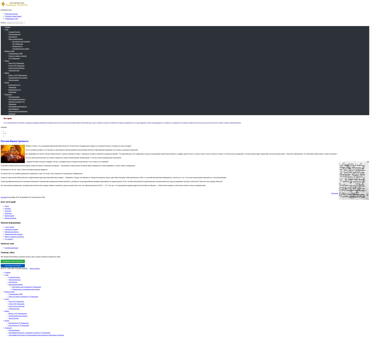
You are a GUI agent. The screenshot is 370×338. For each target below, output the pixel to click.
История (4, 197)
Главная (7, 27)
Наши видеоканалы (15, 39)
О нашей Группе (14, 32)
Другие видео (13, 80)
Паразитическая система (13, 234)
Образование (9, 216)
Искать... (4, 23)
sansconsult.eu (35, 268)
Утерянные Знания (11, 229)
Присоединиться (14, 34)
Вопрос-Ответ (10, 51)
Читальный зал (13, 70)
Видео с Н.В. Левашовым (17, 75)
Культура (8, 211)
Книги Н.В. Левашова (16, 63)
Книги (7, 61)
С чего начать (9, 227)
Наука (7, 206)
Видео (7, 73)
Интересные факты (12, 232)
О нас (6, 29)
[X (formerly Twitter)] (5, 134)
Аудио (7, 82)
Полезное (8, 94)
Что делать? (9, 239)
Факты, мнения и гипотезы (14, 237)
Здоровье (8, 213)
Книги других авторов (16, 68)
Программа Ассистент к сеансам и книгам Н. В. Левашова (17, 101)
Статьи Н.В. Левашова (16, 66)
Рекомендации (13, 97)
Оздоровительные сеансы (18, 78)
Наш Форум (12, 37)
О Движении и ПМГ (15, 54)
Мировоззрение (10, 218)
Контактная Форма (11, 248)
